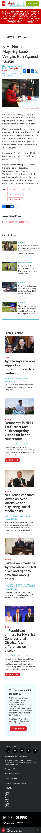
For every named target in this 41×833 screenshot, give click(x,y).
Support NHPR (18, 728)
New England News (25, 262)
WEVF (7, 796)
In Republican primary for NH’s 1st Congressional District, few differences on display (20, 640)
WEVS (7, 807)
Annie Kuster (15, 199)
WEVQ (7, 805)
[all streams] (38, 830)
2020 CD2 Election (19, 37)
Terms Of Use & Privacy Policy (15, 783)
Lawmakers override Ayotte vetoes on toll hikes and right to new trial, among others (20, 571)
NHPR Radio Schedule (12, 774)
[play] (3, 830)
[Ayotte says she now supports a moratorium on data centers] (19, 344)
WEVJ (7, 799)
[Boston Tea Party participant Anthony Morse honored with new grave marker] (9, 266)
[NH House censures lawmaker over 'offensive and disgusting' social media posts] (19, 478)
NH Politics (27, 189)
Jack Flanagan (15, 194)
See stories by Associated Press (15, 222)
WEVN (7, 801)
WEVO (7, 803)
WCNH (7, 792)
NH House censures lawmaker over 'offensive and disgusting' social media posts (20, 502)
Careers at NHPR (11, 778)
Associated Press (11, 69)
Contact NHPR (10, 769)
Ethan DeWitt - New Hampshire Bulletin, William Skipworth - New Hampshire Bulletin (20, 585)
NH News (21, 242)
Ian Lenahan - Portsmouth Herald (16, 378)
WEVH (7, 798)
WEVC (7, 794)
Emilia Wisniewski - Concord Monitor (17, 516)
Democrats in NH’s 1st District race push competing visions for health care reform (19, 430)
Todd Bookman (10, 444)
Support (33, 3)
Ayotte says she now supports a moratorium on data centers (20, 367)
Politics (13, 189)
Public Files (8, 788)
